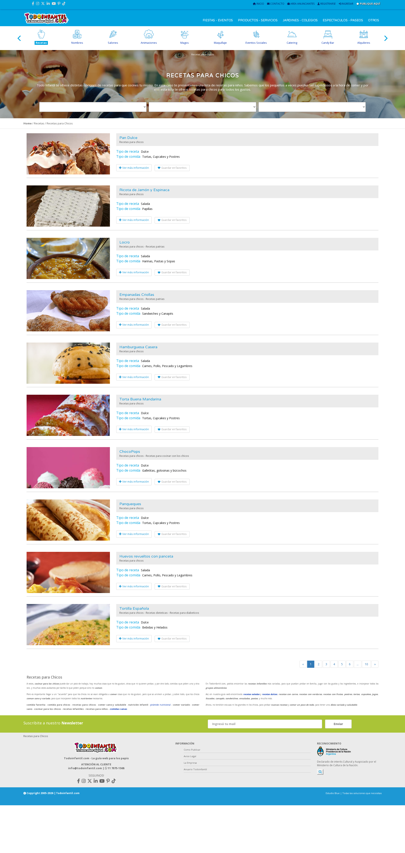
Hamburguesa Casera (138, 347)
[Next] (385, 38)
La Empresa (190, 762)
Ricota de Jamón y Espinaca (144, 190)
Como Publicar (192, 749)
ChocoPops (129, 451)
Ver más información (135, 168)
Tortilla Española (134, 608)
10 (366, 664)
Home (27, 123)
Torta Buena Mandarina (140, 399)
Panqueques (130, 504)
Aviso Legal (190, 756)
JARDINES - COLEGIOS (300, 20)
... (358, 664)
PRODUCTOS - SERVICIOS (258, 20)
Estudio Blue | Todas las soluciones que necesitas (354, 793)
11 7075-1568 (115, 768)
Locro (124, 242)
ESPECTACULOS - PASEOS (343, 20)
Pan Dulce (128, 137)
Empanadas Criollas (136, 294)
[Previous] (19, 38)
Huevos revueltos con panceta (146, 556)
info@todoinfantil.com (85, 768)
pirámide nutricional (160, 704)
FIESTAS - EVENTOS (218, 20)
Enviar (338, 724)
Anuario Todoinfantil (195, 769)
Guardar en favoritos (173, 168)
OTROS (373, 20)
